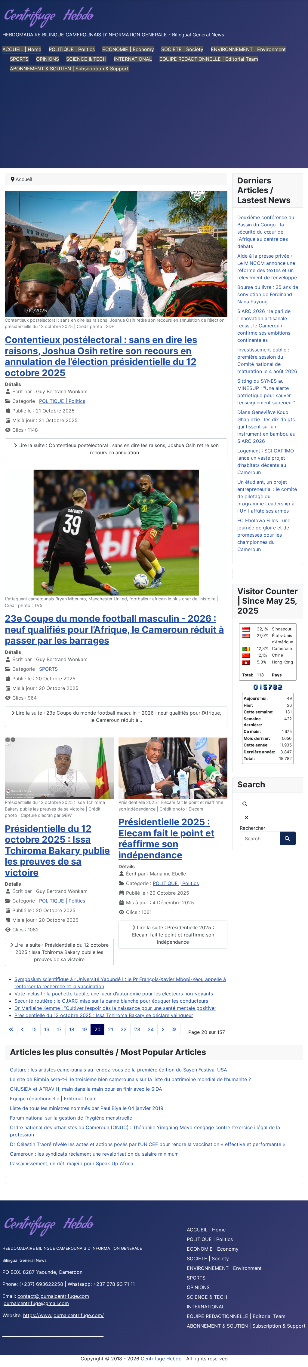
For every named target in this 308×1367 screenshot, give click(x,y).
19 (84, 1029)
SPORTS (19, 59)
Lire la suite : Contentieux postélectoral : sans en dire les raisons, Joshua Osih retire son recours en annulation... (118, 448)
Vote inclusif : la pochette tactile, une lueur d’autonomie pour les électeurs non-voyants (113, 994)
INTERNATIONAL (133, 59)
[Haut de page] (297, 1356)
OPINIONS (47, 59)
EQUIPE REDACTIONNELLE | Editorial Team (208, 59)
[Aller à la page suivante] (162, 1029)
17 (59, 1029)
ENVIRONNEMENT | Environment (248, 49)
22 (124, 1029)
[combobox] (260, 838)
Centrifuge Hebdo (161, 1359)
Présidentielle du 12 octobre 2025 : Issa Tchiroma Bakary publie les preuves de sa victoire (57, 850)
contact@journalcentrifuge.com (53, 1296)
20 (97, 1029)
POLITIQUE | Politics (72, 49)
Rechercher (252, 828)
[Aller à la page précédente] (22, 1029)
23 (137, 1029)
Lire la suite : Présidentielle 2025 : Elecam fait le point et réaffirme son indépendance (173, 934)
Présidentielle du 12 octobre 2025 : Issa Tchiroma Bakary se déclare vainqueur (103, 1015)
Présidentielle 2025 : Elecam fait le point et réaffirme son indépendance (166, 838)
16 (46, 1029)
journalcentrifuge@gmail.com (35, 1303)
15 (34, 1029)
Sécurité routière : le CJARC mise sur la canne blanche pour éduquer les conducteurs (111, 1001)
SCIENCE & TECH (86, 59)
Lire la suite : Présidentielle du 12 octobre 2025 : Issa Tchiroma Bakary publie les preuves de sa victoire (61, 952)
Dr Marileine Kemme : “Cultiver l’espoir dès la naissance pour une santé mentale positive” (115, 1008)
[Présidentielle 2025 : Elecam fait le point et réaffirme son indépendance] (173, 768)
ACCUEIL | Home (21, 49)
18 (71, 1029)
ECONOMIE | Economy (128, 49)
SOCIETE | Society (182, 49)
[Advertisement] (154, 123)
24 (151, 1029)
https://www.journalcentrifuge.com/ (63, 1315)
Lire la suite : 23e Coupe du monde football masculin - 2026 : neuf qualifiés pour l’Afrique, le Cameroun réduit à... (117, 716)
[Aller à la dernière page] (174, 1029)
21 (110, 1029)
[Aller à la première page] (11, 1029)
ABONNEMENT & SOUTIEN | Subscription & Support (69, 69)
